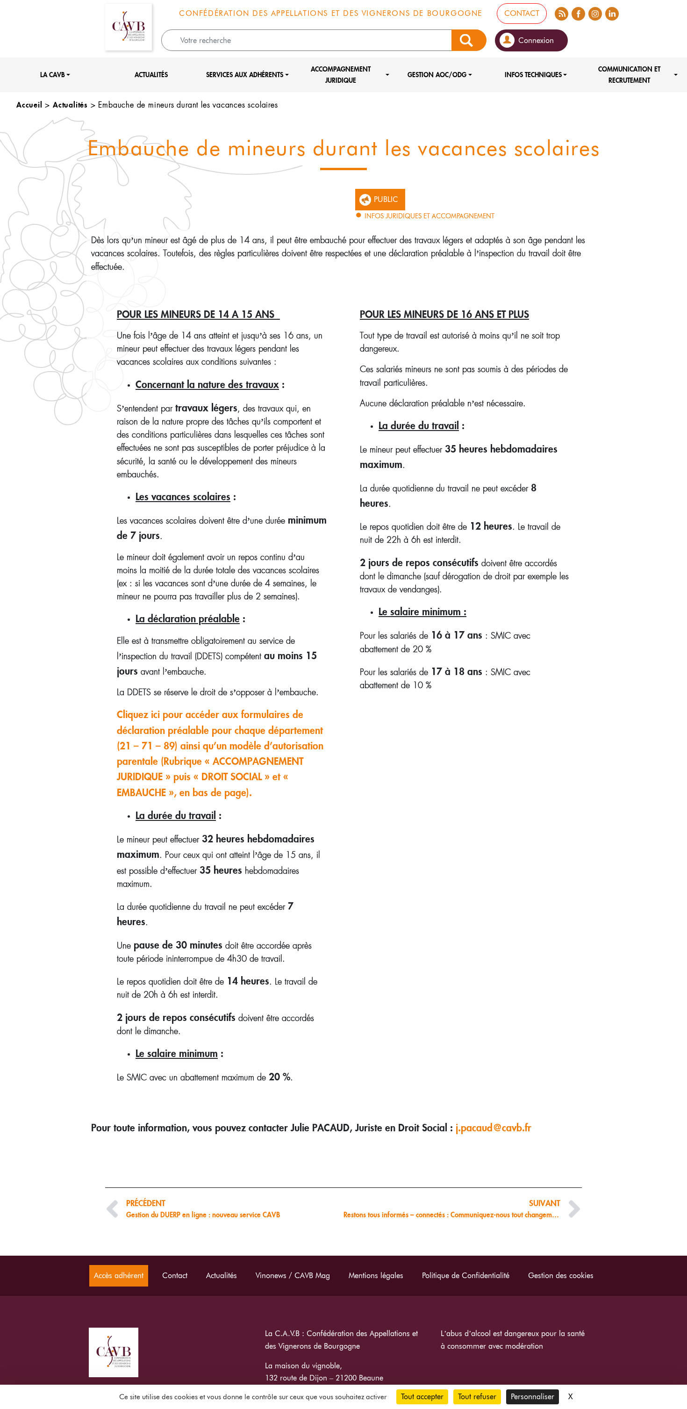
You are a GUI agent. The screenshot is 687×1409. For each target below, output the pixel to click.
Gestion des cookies (561, 1275)
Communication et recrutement (629, 75)
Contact (174, 1275)
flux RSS (561, 12)
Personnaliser (532, 1396)
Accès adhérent (118, 1275)
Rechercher (469, 40)
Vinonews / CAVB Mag (293, 1275)
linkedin (612, 12)
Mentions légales (376, 1275)
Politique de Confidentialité (465, 1275)
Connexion (536, 40)
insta (595, 12)
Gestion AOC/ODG (437, 74)
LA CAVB (52, 74)
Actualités (151, 74)
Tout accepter (422, 1396)
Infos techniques (533, 74)
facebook (578, 12)
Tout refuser (477, 1396)
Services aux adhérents (244, 74)
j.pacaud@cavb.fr (493, 1127)
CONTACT (521, 13)
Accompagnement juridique (341, 75)
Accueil (29, 104)
